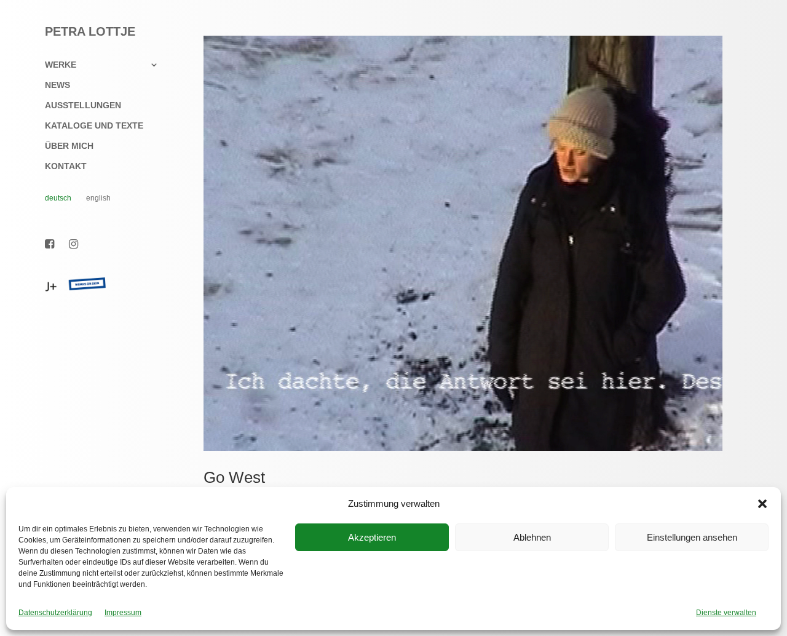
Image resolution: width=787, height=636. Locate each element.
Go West (234, 477)
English (98, 198)
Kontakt (66, 166)
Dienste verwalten (726, 612)
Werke (60, 65)
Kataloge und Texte (94, 125)
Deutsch (58, 198)
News (57, 85)
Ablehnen (532, 537)
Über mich (69, 146)
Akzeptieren (372, 537)
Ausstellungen (83, 105)
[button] (762, 504)
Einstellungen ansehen (692, 537)
